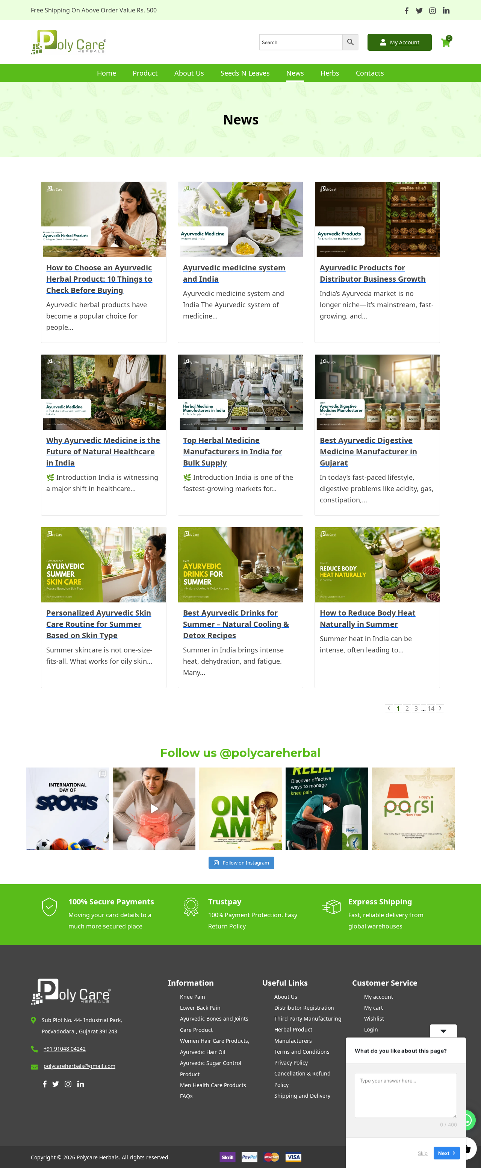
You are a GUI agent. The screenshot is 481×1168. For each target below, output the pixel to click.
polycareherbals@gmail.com (79, 1065)
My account (378, 996)
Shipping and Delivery (302, 1095)
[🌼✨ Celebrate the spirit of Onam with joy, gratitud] (240, 809)
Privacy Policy (291, 1062)
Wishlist (374, 1018)
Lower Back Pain (200, 1007)
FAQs (186, 1096)
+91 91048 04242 (65, 1048)
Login (371, 1029)
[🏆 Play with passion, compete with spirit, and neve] (67, 809)
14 (431, 708)
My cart (373, 1007)
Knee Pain (192, 996)
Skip (423, 1153)
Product (145, 73)
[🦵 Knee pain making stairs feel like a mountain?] (327, 809)
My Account (404, 42)
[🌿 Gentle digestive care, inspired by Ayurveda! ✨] (154, 809)
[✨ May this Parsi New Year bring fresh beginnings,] (413, 809)
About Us (189, 73)
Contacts (370, 73)
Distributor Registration (304, 1007)
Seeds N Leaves (245, 73)
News (295, 73)
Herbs (330, 73)
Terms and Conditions (302, 1051)
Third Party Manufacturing (308, 1018)
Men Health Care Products (213, 1085)
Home (106, 73)
